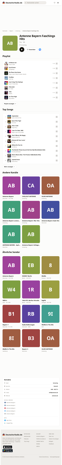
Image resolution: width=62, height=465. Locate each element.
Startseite (4, 31)
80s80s (44, 276)
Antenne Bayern (8, 196)
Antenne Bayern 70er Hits (31, 221)
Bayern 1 (6, 325)
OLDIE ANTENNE (47, 196)
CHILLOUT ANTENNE (29, 196)
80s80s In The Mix (8, 349)
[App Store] (7, 447)
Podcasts (26, 439)
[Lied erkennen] (40, 49)
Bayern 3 (25, 349)
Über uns (51, 436)
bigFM (44, 300)
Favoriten (32, 49)
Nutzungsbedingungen (55, 457)
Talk (24, 42)
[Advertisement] (31, 18)
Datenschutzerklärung (43, 457)
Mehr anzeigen (8, 167)
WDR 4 (5, 300)
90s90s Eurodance (41, 439)
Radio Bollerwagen (28, 325)
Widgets (51, 441)
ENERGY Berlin (27, 276)
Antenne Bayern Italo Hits (50, 221)
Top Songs (26, 441)
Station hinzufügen (54, 439)
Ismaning (17, 31)
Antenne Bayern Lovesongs (11, 221)
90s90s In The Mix (47, 325)
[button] (11, 185)
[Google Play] (7, 450)
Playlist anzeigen (9, 104)
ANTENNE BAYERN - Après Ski (11, 245)
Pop (20, 42)
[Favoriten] (54, 2)
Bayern (11, 31)
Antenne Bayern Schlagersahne (31, 245)
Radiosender (27, 436)
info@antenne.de (53, 392)
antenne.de (55, 395)
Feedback (51, 444)
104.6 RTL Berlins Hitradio (30, 300)
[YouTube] (57, 63)
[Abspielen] (21, 49)
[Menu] (58, 2)
